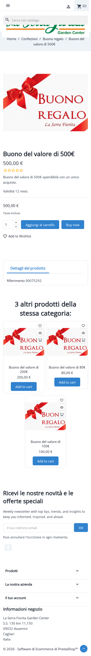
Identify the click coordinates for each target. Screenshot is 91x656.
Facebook (8, 547)
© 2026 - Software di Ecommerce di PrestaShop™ (40, 649)
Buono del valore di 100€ (46, 443)
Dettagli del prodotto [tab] (28, 268)
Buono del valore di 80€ (67, 367)
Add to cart (23, 386)
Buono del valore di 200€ (24, 369)
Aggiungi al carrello (40, 225)
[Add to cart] (40, 340)
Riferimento (16, 280)
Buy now (73, 225)
